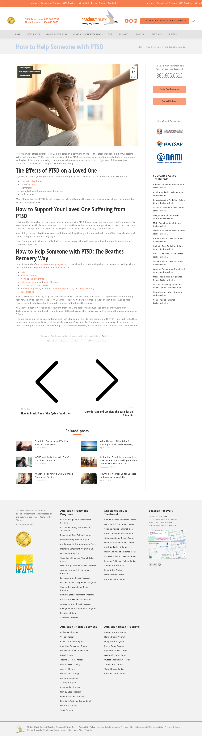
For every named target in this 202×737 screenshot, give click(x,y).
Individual (25, 282)
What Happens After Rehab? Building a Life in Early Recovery (116, 443)
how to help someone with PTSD (82, 341)
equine (65, 288)
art (71, 288)
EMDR (45, 285)
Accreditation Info (25, 524)
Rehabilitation (24, 76)
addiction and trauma (59, 341)
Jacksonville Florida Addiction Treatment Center (159, 727)
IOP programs (37, 279)
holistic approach (31, 288)
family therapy (50, 282)
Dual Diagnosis (25, 68)
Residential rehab (29, 275)
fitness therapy (86, 288)
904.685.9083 (171, 526)
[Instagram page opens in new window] (135, 21)
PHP (22, 279)
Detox (23, 272)
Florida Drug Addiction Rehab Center (43, 730)
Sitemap (133, 727)
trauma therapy (101, 341)
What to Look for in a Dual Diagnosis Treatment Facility (54, 476)
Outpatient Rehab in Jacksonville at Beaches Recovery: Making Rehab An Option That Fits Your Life (119, 460)
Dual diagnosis (27, 292)
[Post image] (24, 446)
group (35, 282)
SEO (29, 727)
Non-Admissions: (41, 22)
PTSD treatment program (51, 264)
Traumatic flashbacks (31, 181)
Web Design (40, 727)
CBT (22, 285)
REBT (33, 285)
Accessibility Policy (87, 727)
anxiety (31, 184)
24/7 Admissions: (42, 19)
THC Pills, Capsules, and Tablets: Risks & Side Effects (51, 443)
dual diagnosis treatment (29, 72)
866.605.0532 (97, 325)
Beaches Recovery (56, 727)
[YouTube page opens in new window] (131, 21)
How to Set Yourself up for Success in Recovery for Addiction (118, 476)
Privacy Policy (71, 727)
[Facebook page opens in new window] (127, 21)
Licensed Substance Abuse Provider (112, 727)
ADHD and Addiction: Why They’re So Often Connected (53, 459)
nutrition (56, 288)
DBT (28, 285)
